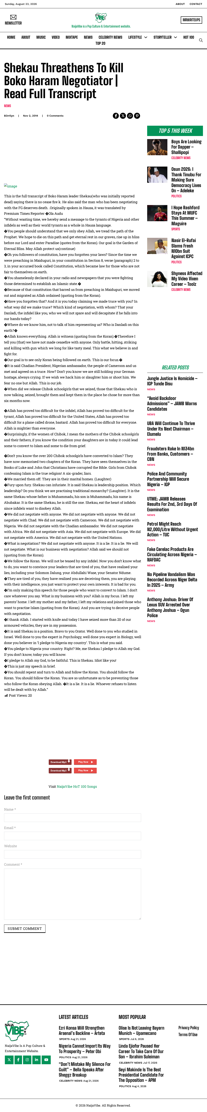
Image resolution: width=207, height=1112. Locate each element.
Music (41, 37)
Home (11, 37)
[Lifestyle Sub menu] (146, 37)
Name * (10, 809)
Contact (196, 3)
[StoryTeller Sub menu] (175, 37)
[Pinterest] (137, 116)
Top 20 (100, 43)
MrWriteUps (191, 20)
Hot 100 (188, 37)
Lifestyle (135, 37)
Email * (10, 827)
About (180, 3)
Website (10, 846)
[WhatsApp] (130, 116)
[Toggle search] (201, 40)
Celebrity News (110, 37)
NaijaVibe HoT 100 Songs (77, 786)
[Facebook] (116, 116)
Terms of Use (187, 1034)
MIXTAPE (72, 37)
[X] (123, 116)
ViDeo (56, 37)
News (88, 37)
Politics (176, 196)
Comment (13, 864)
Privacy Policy (188, 1027)
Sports (175, 229)
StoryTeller (163, 37)
